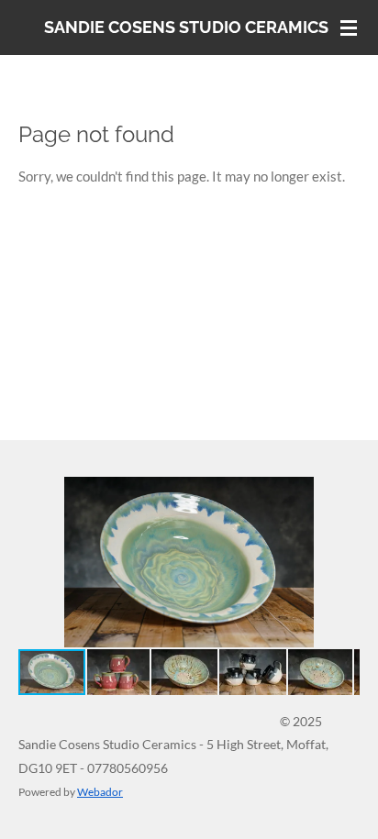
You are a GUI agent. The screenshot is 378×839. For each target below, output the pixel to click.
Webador (100, 791)
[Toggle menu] (348, 27)
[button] (343, 493)
